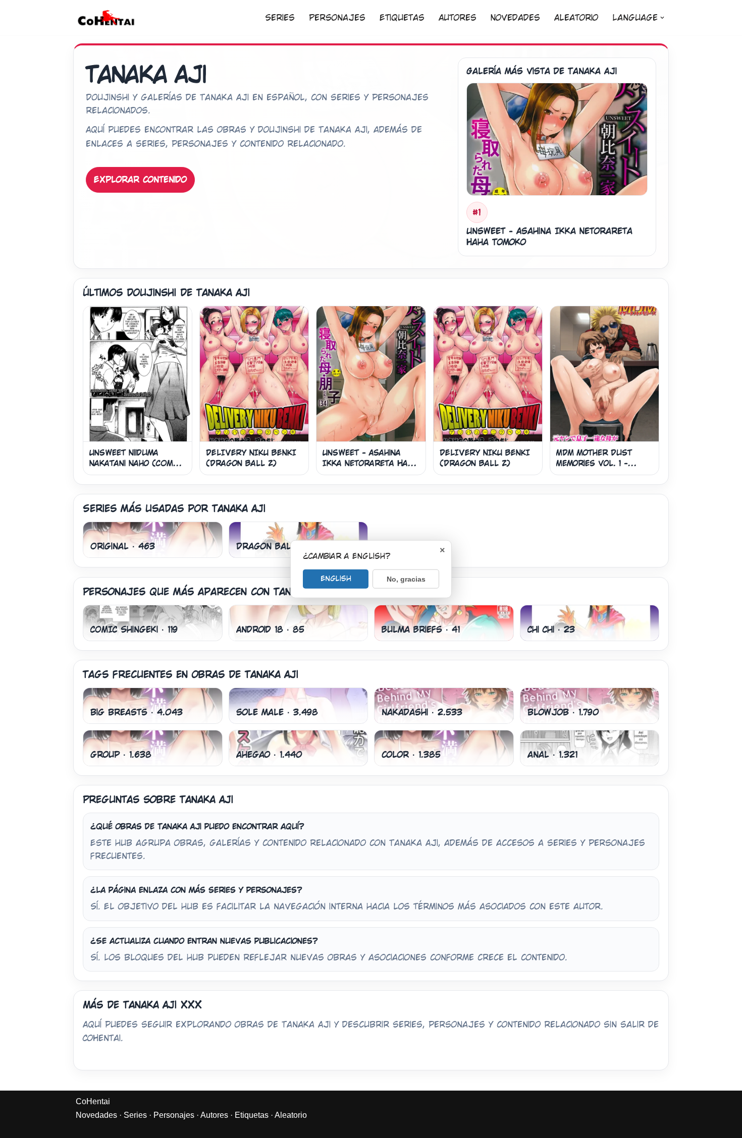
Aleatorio (576, 18)
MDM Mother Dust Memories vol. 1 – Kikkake (594, 463)
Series (280, 18)
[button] (662, 18)
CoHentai (93, 1101)
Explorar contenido (140, 180)
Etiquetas (402, 18)
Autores (457, 18)
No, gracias (406, 579)
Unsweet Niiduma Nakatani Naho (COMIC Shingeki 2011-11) (135, 463)
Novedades (515, 18)
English (336, 578)
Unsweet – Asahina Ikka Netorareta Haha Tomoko (370, 463)
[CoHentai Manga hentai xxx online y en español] (106, 17)
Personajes (337, 18)
